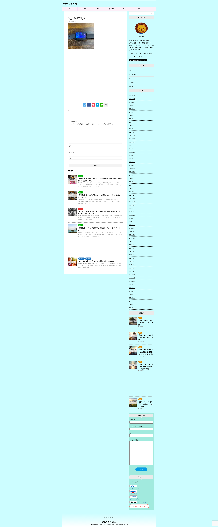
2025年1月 (131, 132)
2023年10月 (132, 172)
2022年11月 (132, 198)
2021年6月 (131, 254)
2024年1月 (131, 165)
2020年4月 (132, 301)
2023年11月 (132, 168)
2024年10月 (132, 142)
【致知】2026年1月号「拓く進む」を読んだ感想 (145, 323)
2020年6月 (132, 294)
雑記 (139, 9)
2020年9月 (132, 284)
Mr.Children (84, 9)
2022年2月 (131, 228)
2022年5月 (132, 218)
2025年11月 (132, 99)
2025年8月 (132, 109)
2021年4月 (131, 261)
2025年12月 (132, 95)
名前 (70, 146)
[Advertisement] (95, 64)
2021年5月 (131, 258)
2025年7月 (132, 112)
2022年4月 (132, 221)
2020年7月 (132, 291)
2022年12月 (132, 195)
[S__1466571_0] (97, 105)
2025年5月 (132, 119)
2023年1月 (131, 191)
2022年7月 (131, 211)
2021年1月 (131, 271)
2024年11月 (132, 138)
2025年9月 (132, 105)
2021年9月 (131, 245)
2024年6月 (132, 155)
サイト (71, 158)
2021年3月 (131, 264)
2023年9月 (132, 175)
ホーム (70, 9)
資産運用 (111, 9)
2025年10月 (132, 102)
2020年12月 (132, 274)
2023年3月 (132, 185)
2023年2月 (132, 188)
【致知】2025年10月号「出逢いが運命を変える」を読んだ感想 (145, 367)
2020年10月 (132, 281)
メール (71, 152)
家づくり (125, 9)
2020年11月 (132, 278)
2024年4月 (132, 162)
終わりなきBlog (70, 3)
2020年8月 (132, 288)
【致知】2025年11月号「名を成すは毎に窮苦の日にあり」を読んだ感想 (145, 352)
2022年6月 (132, 215)
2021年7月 (131, 251)
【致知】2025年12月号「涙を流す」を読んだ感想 (145, 337)
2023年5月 (132, 178)
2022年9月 (132, 205)
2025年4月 (132, 122)
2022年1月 (131, 231)
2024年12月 (132, 135)
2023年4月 (132, 182)
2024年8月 (132, 148)
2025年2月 (132, 128)
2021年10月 (132, 241)
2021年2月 (131, 268)
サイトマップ (133, 482)
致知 (98, 9)
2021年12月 (132, 235)
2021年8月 (131, 248)
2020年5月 (132, 298)
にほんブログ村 (134, 488)
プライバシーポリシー (109, 517)
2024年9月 (132, 145)
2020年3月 (132, 304)
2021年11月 (132, 238)
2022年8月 (132, 208)
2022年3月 (132, 225)
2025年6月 (132, 115)
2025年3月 (132, 125)
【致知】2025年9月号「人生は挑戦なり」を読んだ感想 (145, 404)
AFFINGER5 (125, 524)
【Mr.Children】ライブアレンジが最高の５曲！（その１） (96, 261)
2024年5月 (132, 158)
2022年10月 (132, 201)
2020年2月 (132, 308)
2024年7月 (132, 152)
